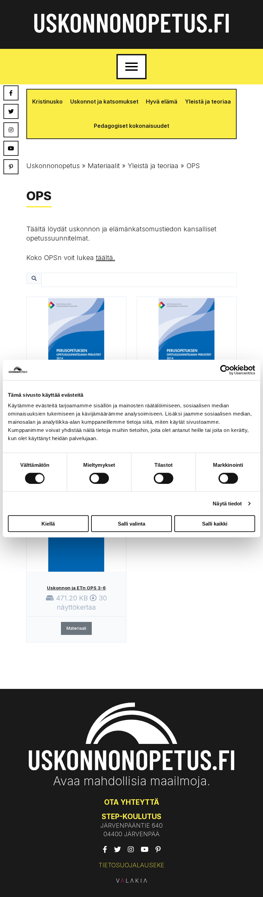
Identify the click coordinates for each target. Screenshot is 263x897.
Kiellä (48, 524)
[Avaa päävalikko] (131, 66)
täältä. (105, 258)
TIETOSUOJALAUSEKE (131, 865)
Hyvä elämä (161, 101)
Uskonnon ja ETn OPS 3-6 (76, 587)
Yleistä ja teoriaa (208, 101)
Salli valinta (131, 524)
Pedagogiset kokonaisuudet (131, 125)
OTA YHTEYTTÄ (131, 802)
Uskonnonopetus (53, 166)
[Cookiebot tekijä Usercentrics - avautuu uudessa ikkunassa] (225, 370)
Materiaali (76, 628)
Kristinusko (47, 101)
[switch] (99, 478)
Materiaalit (104, 166)
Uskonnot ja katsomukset (104, 101)
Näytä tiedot (227, 503)
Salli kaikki (214, 524)
